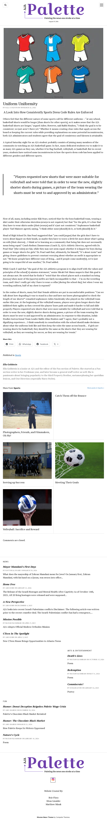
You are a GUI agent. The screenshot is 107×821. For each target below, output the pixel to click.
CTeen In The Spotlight (16, 633)
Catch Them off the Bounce (70, 395)
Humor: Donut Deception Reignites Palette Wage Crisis (35, 706)
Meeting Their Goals (67, 482)
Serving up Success (14, 482)
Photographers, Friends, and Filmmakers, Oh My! (26, 433)
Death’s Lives (74, 655)
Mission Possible (12, 619)
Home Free (9, 584)
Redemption (74, 670)
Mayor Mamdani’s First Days (19, 566)
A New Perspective (13, 601)
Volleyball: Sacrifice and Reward (21, 529)
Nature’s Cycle (11, 735)
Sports (18, 355)
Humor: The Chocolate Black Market (24, 720)
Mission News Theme (45, 817)
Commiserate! (75, 684)
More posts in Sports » (95, 388)
